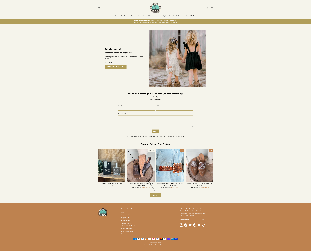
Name (120, 105)
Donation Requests (126, 228)
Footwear (157, 16)
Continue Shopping (116, 67)
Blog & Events (166, 16)
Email (158, 105)
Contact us (124, 234)
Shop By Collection (178, 16)
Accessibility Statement (128, 226)
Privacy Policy (163, 136)
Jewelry (133, 16)
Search (123, 212)
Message (122, 113)
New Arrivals (125, 16)
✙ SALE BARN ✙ (191, 16)
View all (155, 195)
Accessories (141, 16)
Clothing (149, 16)
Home (117, 16)
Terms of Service (175, 136)
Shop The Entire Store (127, 231)
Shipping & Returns (126, 215)
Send (155, 131)
